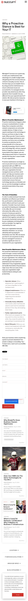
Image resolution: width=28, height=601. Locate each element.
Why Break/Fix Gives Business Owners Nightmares (12, 422)
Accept (17, 594)
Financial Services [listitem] (8, 439)
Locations (13, 550)
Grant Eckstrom (6, 33)
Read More (21, 442)
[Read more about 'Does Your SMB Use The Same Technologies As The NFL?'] (14, 459)
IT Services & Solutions (13, 557)
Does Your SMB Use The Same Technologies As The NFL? (13, 478)
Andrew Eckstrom (8, 426)
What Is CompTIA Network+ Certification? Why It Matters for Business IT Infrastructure (14, 521)
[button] (26, 1)
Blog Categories (13, 570)
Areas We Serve (13, 563)
